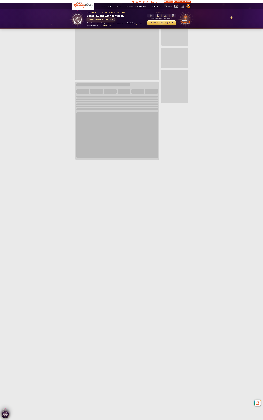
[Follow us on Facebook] (133, 1)
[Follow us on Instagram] (137, 1)
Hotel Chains (106, 6)
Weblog (168, 6)
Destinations (141, 6)
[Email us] (147, 1)
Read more (106, 25)
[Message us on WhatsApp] (143, 1)
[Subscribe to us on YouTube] (140, 1)
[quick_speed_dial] (258, 403)
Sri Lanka (129, 6)
